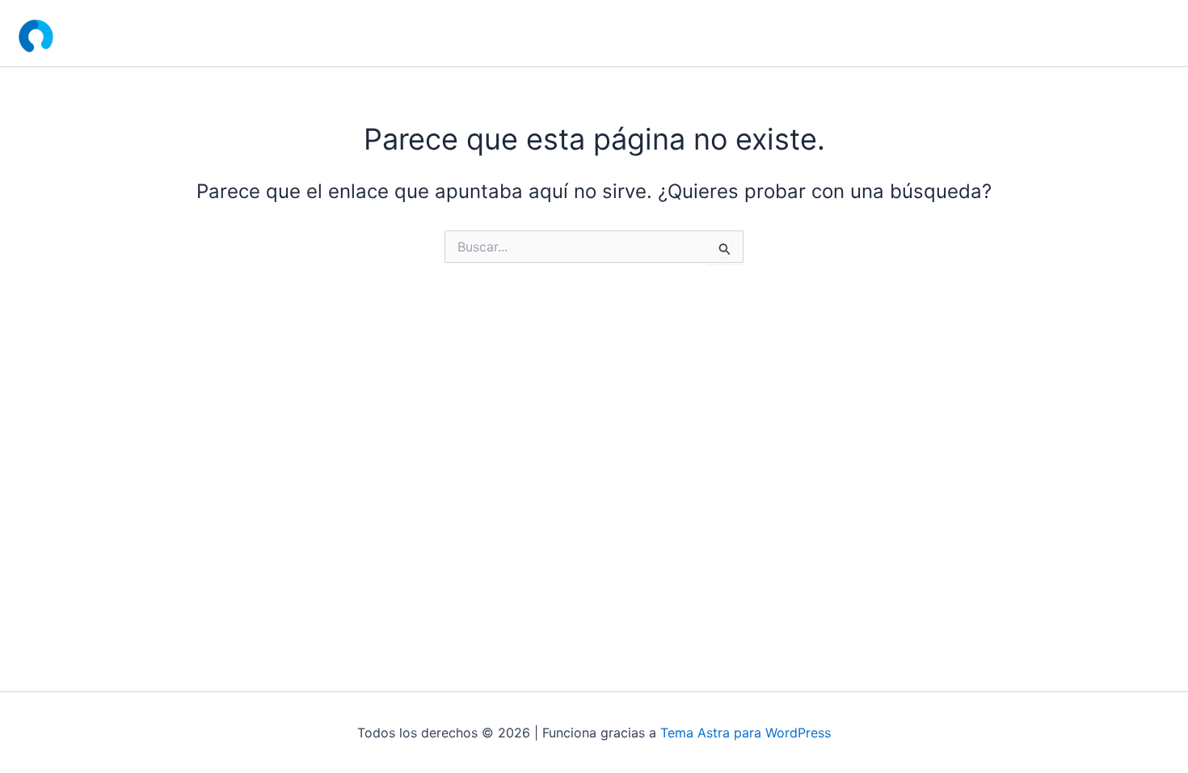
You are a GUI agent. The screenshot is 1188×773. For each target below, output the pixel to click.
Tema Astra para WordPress (745, 732)
